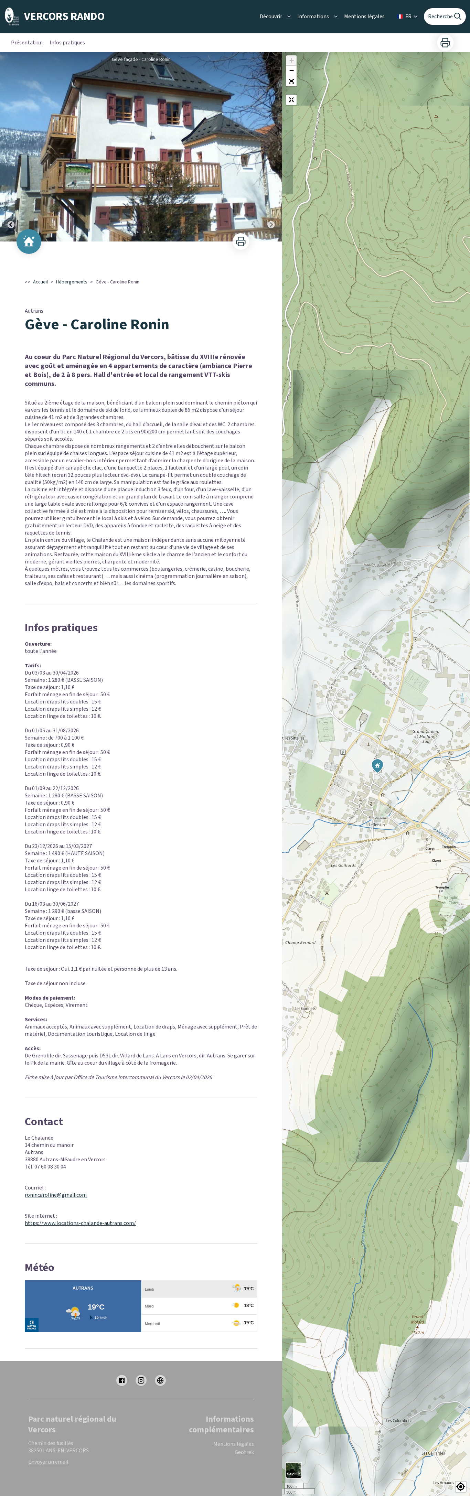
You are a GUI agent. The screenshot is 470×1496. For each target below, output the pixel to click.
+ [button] (291, 60)
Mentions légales (364, 16)
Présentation (27, 42)
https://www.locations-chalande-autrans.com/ (80, 1223)
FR (408, 16)
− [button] (291, 70)
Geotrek (244, 1452)
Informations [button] (313, 16)
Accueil (40, 282)
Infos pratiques (67, 42)
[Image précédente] (11, 146)
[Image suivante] (271, 146)
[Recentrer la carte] (291, 100)
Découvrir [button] (271, 16)
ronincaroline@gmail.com (56, 1195)
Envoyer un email (48, 1462)
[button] (291, 81)
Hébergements (71, 282)
